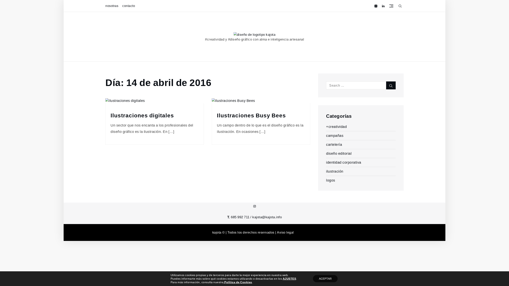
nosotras (111, 6)
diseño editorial (339, 153)
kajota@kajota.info (267, 217)
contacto (128, 6)
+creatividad (336, 126)
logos (330, 180)
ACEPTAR (325, 278)
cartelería (334, 144)
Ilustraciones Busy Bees (251, 115)
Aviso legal (285, 232)
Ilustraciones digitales (142, 115)
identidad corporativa (343, 162)
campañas (334, 135)
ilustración (334, 171)
